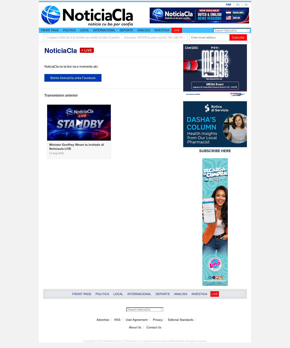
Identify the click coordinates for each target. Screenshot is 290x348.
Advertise (103, 319)
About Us (135, 327)
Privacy (158, 319)
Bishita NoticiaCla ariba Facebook (73, 78)
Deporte (126, 30)
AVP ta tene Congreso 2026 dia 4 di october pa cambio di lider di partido (69, 37)
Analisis (143, 30)
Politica (69, 30)
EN (237, 4)
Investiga (161, 30)
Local (84, 30)
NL (246, 4)
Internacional (104, 30)
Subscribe (238, 37)
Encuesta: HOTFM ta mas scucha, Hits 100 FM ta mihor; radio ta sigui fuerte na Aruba (171, 37)
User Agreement (137, 319)
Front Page (50, 30)
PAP (228, 4)
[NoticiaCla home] (87, 25)
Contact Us (153, 327)
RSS (117, 319)
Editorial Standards (180, 319)
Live (177, 30)
